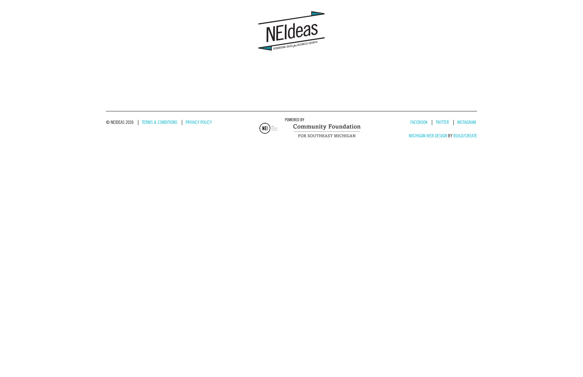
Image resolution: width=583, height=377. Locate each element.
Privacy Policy (199, 122)
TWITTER (442, 122)
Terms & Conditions (159, 122)
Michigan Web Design (428, 135)
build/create (465, 135)
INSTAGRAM (466, 122)
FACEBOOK (418, 122)
